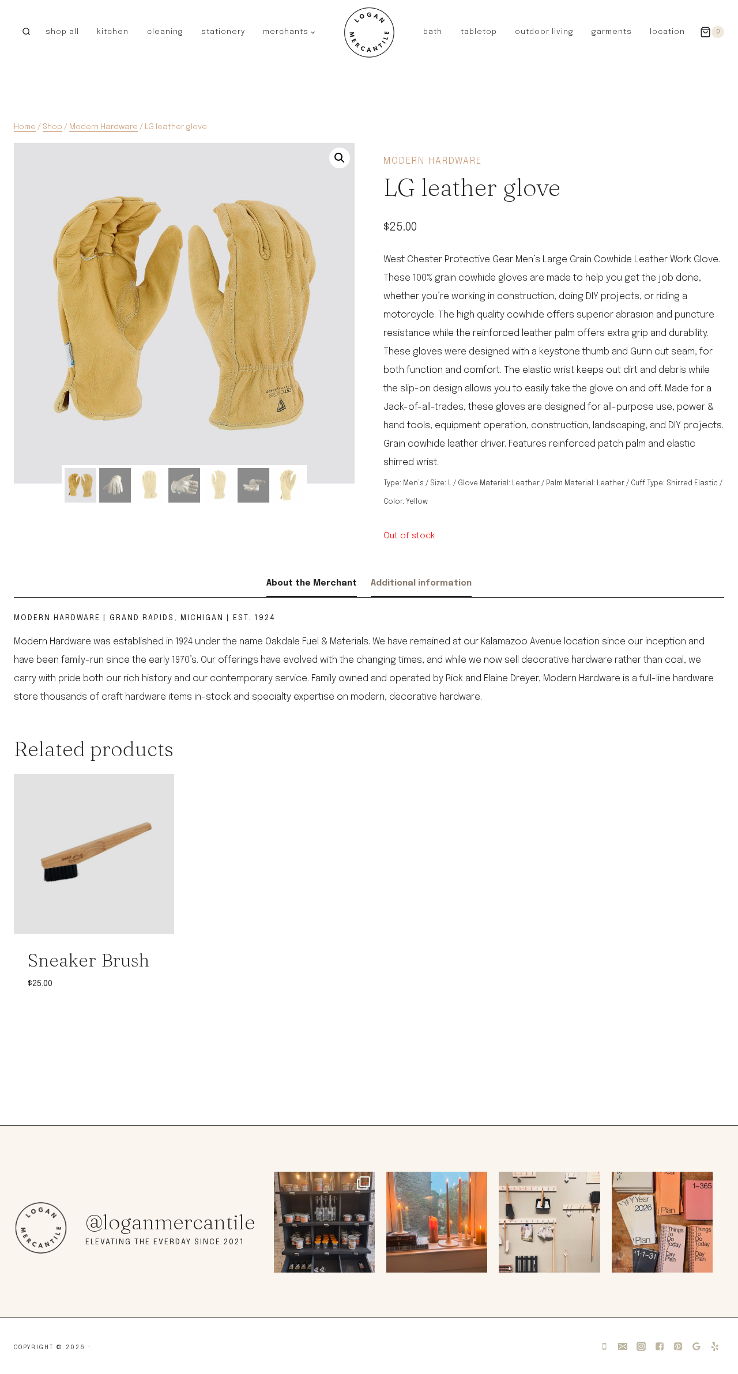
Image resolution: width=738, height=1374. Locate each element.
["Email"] (622, 1346)
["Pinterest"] (678, 1346)
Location (667, 32)
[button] (312, 32)
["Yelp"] (715, 1346)
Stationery (223, 32)
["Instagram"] (641, 1346)
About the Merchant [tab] (311, 583)
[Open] (324, 1222)
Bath (432, 32)
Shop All (62, 32)
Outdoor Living (544, 32)
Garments (612, 32)
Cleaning (165, 32)
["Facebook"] (659, 1346)
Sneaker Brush (88, 960)
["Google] (696, 1346)
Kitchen (113, 32)
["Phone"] (604, 1346)
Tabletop (479, 32)
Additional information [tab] (421, 583)
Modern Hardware (432, 161)
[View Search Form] (26, 32)
